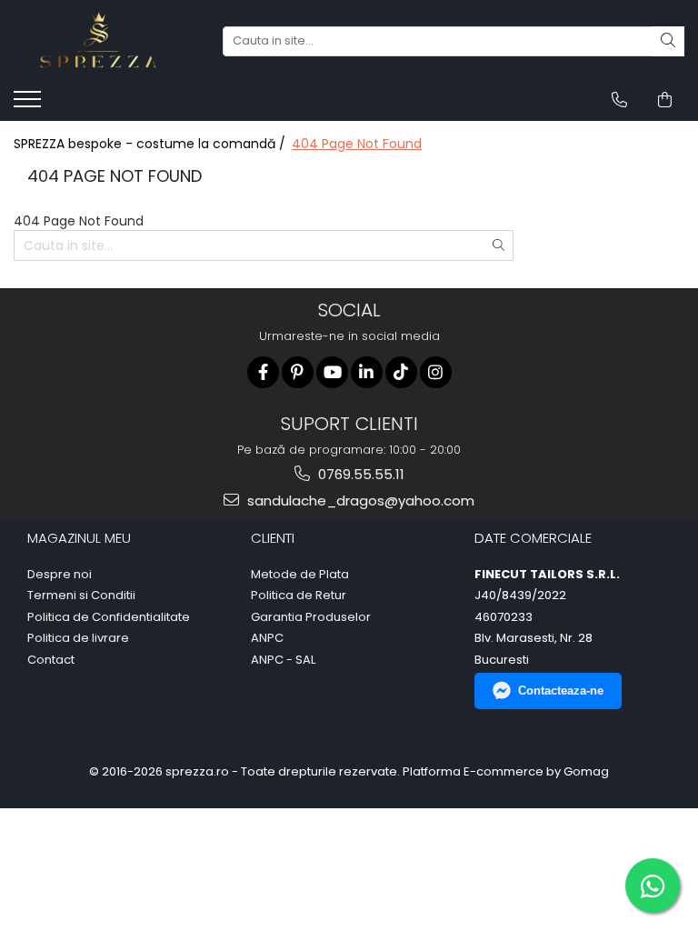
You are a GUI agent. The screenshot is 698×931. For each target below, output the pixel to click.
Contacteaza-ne (560, 690)
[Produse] (29, 104)
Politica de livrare (78, 638)
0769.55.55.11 (359, 474)
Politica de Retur (298, 595)
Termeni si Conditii (81, 595)
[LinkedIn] (367, 372)
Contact (51, 660)
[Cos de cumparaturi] (664, 100)
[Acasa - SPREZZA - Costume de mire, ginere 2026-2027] (104, 41)
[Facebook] (263, 372)
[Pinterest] (298, 372)
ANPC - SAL (283, 660)
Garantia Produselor (311, 617)
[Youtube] (332, 372)
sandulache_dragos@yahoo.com (359, 500)
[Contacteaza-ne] (619, 100)
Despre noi (59, 574)
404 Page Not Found (357, 144)
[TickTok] (401, 372)
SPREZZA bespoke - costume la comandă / (151, 144)
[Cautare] (668, 41)
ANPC (267, 638)
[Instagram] (436, 372)
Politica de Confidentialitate (108, 617)
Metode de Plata (300, 574)
